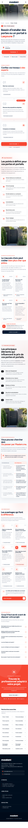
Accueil (2, 23)
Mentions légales (7, 795)
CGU (3, 796)
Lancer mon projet (13, 143)
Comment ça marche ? (8, 785)
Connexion (5, 807)
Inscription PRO (6, 806)
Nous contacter (7, 797)
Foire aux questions (8, 786)
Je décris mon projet (13, 332)
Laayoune (7, 23)
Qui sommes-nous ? (7, 783)
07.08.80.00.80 (7, 774)
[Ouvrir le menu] (2, 2)
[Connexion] (25, 2)
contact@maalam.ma (8, 771)
